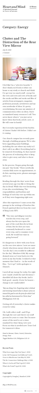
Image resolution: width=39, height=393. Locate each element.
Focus (9, 336)
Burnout (11, 333)
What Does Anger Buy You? (12, 352)
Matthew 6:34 (12, 338)
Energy (5, 336)
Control (21, 333)
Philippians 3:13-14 (23, 338)
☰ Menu (33, 7)
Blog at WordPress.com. (10, 385)
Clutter (16, 333)
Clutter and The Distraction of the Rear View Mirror (19, 42)
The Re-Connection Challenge (13, 360)
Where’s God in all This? (11, 363)
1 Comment (6, 53)
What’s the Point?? (9, 366)
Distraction (27, 333)
